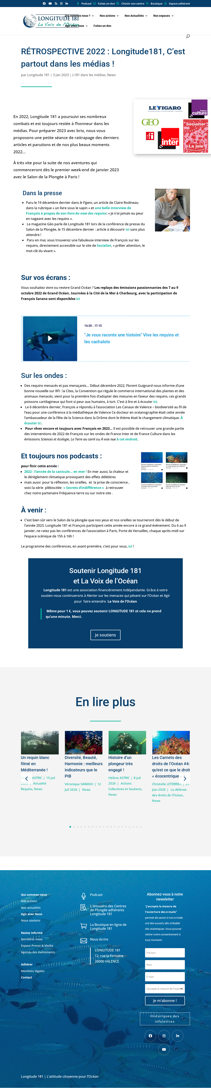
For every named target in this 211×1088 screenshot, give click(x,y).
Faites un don (106, 3)
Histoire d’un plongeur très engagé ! (120, 763)
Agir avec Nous (31, 914)
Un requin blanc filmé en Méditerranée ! (35, 763)
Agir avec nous (74, 25)
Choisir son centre (132, 3)
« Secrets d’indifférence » (83, 487)
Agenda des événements (38, 952)
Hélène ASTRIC (119, 778)
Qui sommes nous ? (77, 15)
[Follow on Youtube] (164, 1049)
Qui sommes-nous (34, 895)
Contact (26, 977)
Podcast (86, 3)
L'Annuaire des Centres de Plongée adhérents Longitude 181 (108, 910)
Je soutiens (105, 635)
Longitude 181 (38, 75)
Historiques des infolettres (164, 1018)
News (111, 75)
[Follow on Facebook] (150, 1036)
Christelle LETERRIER (166, 784)
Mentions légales (33, 971)
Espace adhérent (179, 3)
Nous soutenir (31, 920)
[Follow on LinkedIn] (178, 1036)
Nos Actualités (134, 15)
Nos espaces (161, 15)
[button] (26, 778)
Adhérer (27, 964)
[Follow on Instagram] (164, 1036)
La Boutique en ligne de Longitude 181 (108, 926)
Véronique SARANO (79, 784)
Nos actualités (31, 908)
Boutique (156, 3)
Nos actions (107, 15)
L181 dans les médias (89, 75)
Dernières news (32, 939)
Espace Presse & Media (37, 946)
